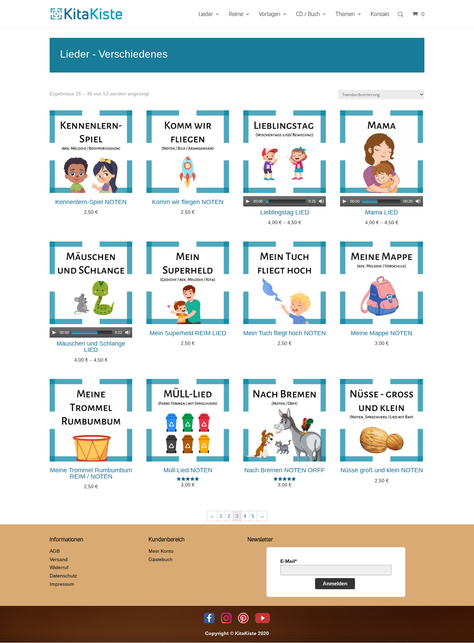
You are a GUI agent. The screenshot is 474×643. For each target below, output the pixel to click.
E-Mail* (288, 561)
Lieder (205, 14)
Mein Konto (161, 551)
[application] (284, 201)
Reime (236, 14)
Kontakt (380, 14)
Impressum (62, 584)
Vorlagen (269, 14)
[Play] (248, 201)
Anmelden (335, 583)
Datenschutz (63, 575)
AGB (55, 551)
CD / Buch (308, 14)
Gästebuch (160, 559)
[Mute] (321, 201)
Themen (345, 14)
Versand (59, 559)
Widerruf (59, 567)
